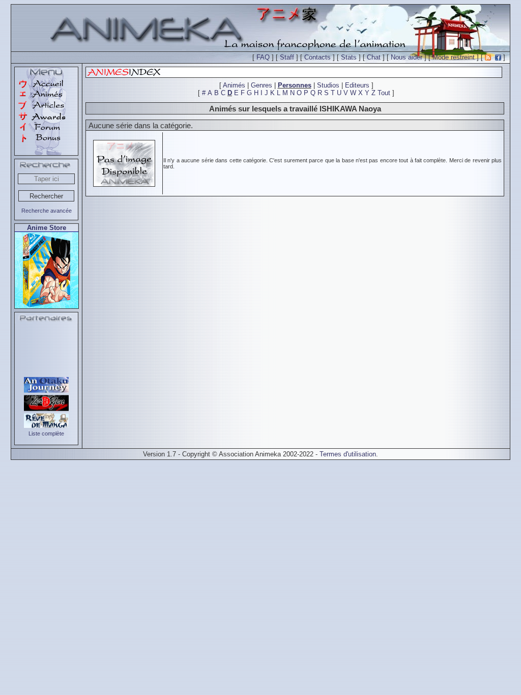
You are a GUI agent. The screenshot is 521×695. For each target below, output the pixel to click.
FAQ (263, 57)
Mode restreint (453, 57)
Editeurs (357, 85)
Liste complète (46, 433)
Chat (374, 57)
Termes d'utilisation (348, 454)
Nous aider (406, 57)
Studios (328, 85)
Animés (234, 85)
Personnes (294, 85)
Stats (349, 57)
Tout (384, 93)
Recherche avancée (46, 211)
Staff (287, 57)
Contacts (317, 57)
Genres (261, 85)
